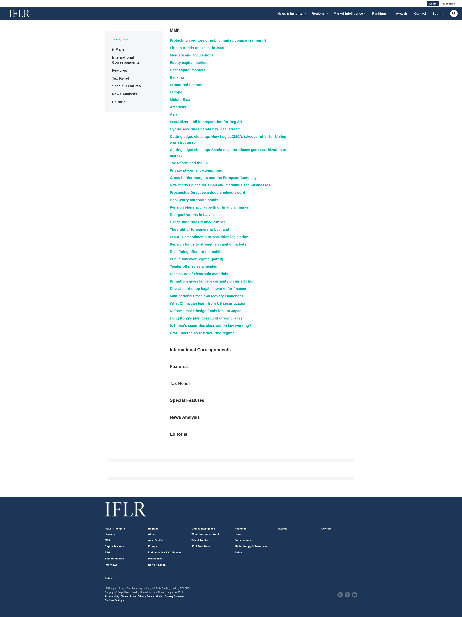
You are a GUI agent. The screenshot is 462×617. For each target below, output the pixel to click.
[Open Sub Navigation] (305, 13)
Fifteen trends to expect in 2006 (197, 48)
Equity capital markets (189, 63)
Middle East (180, 100)
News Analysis (124, 94)
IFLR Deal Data (200, 546)
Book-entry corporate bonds (194, 200)
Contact (420, 13)
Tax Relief (120, 78)
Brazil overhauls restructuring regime (202, 333)
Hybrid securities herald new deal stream (205, 129)
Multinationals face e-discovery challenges (206, 296)
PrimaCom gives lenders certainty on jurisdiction (212, 281)
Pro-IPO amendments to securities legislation (209, 237)
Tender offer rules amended (193, 266)
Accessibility (112, 596)
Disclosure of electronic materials (199, 274)
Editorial (119, 102)
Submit (437, 13)
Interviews (111, 564)
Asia (173, 114)
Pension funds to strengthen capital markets (208, 244)
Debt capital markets (187, 70)
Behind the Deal (115, 558)
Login (433, 3)
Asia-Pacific (155, 540)
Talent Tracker (200, 540)
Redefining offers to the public (196, 252)
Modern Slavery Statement (170, 596)
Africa (151, 534)
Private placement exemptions (196, 170)
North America (156, 564)
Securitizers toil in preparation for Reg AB (206, 122)
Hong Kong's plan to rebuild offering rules (206, 318)
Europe (176, 92)
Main (120, 49)
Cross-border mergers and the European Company (213, 178)
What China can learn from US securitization (208, 303)
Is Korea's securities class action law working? (210, 326)
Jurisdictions (243, 540)
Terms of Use (128, 596)
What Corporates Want (205, 534)
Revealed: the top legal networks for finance (208, 289)
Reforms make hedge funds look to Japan (205, 311)
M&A (108, 540)
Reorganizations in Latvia (192, 215)
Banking (177, 77)
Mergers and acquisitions (191, 55)
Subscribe (448, 3)
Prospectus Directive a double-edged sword (207, 192)
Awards (402, 13)
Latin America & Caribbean (164, 552)
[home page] (23, 13)
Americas (178, 107)
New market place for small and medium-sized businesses (220, 185)
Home (238, 534)
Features (119, 70)
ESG (107, 552)
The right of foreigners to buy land (199, 229)
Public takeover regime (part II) (196, 259)
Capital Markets (114, 546)
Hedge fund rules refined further (197, 222)
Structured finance (186, 85)
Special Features (126, 86)
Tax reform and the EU (189, 163)
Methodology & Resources (251, 546)
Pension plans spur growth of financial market (210, 207)
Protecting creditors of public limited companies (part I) (218, 40)
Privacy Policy (146, 596)
